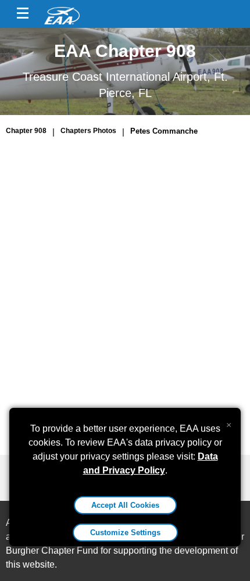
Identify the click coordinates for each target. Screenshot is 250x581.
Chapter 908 (26, 131)
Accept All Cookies (125, 505)
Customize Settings (125, 532)
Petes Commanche (164, 131)
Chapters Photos (88, 131)
